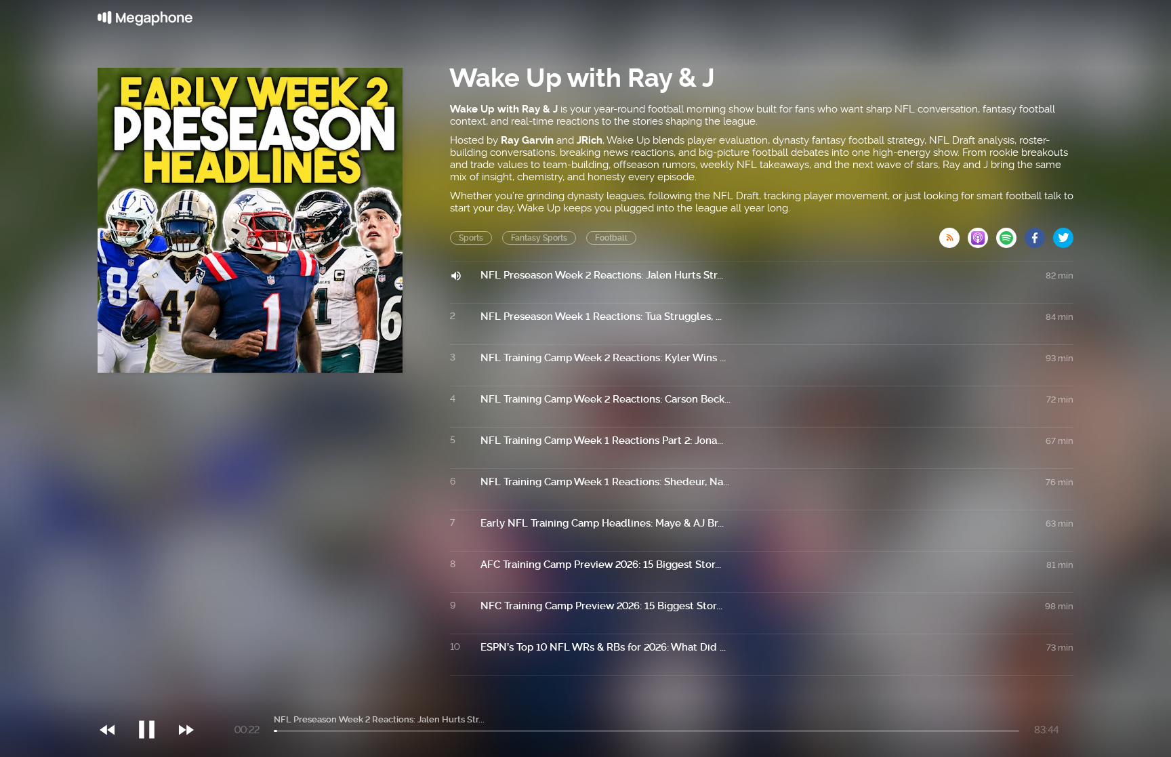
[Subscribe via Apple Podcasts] (982, 234)
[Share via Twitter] (1063, 234)
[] (153, 702)
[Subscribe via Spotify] (1010, 234)
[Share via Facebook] (1039, 234)
